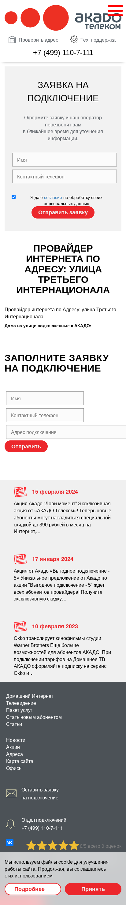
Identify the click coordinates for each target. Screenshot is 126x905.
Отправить (26, 446)
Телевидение (21, 702)
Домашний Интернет (29, 695)
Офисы (14, 768)
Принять (93, 889)
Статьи (14, 723)
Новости (15, 739)
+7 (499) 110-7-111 (63, 52)
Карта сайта (19, 761)
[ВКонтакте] (9, 842)
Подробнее (29, 889)
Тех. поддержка (98, 39)
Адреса (14, 753)
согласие (53, 197)
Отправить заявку (63, 212)
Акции (13, 746)
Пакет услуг (19, 709)
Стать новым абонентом (34, 716)
